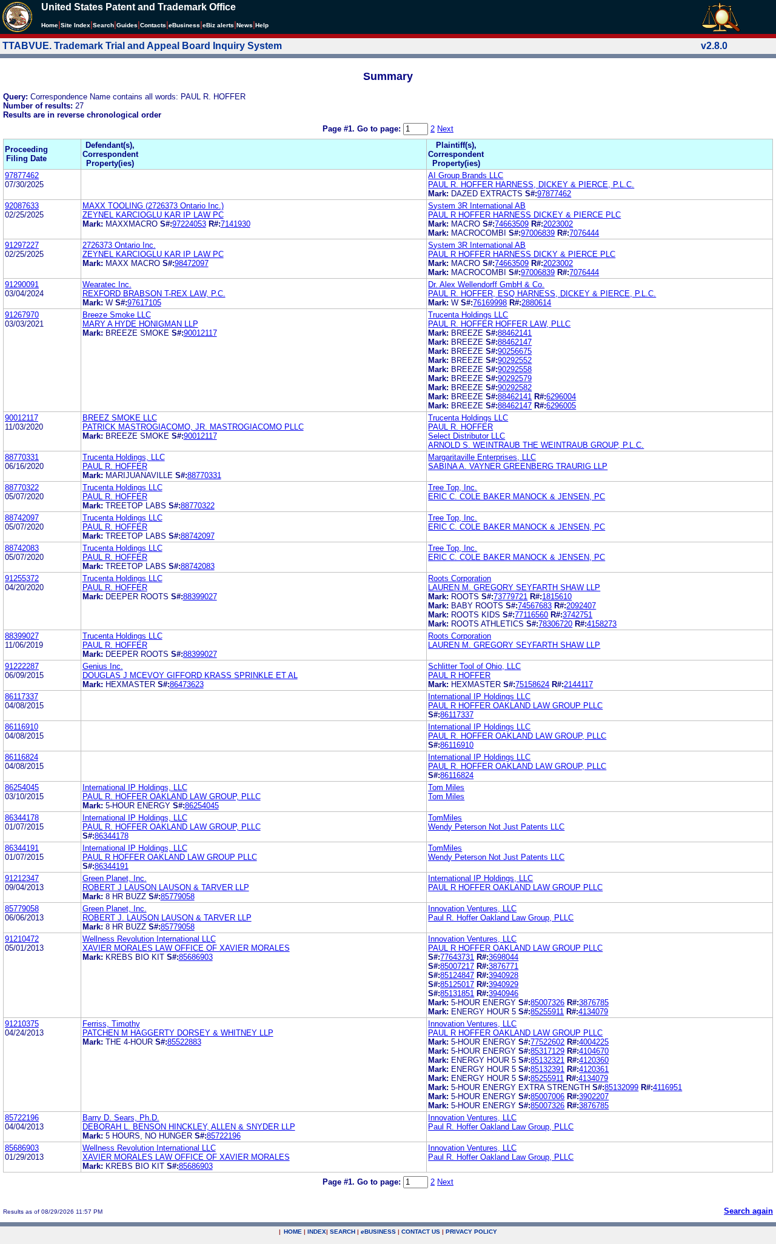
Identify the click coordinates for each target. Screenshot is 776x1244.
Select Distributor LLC (466, 436)
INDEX (316, 1231)
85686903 (196, 957)
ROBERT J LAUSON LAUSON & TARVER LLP (165, 887)
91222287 (22, 666)
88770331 (22, 457)
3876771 (503, 966)
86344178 (22, 817)
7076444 (584, 233)
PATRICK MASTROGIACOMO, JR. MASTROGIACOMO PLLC (193, 426)
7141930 (235, 223)
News (244, 25)
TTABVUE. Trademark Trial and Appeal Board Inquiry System (142, 46)
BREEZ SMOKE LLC (119, 417)
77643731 (457, 957)
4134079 (593, 1011)
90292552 (515, 360)
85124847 (457, 975)
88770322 (22, 487)
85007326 (547, 1002)
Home (49, 25)
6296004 (561, 396)
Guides (127, 25)
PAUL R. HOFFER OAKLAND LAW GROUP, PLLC (517, 735)
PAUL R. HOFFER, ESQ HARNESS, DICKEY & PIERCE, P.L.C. (542, 293)
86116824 (21, 757)
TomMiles (445, 817)
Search (103, 25)
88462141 (515, 333)
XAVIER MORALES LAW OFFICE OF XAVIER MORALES (186, 948)
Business (184, 25)
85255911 (547, 1011)
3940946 (503, 993)
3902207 (594, 1096)
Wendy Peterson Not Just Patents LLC (496, 826)
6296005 (561, 405)
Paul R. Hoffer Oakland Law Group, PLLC (501, 917)
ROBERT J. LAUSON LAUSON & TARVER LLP (167, 917)
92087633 (22, 205)
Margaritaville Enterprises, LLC (482, 457)
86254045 (22, 787)
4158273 (602, 623)
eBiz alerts (218, 25)
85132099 (621, 1087)
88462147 (515, 342)
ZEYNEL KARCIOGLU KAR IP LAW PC (153, 214)
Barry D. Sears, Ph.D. (120, 1117)
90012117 (200, 333)
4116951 (667, 1087)
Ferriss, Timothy (111, 1023)
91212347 (22, 878)
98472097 (192, 263)
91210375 (22, 1023)
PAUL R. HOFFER (460, 426)
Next (445, 128)
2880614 (536, 302)
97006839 (538, 233)
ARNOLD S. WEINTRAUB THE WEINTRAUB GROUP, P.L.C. (536, 445)
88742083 (22, 548)
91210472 (22, 938)
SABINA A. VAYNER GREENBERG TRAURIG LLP (517, 466)
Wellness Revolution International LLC (149, 938)
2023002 (558, 223)
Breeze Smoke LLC (116, 314)
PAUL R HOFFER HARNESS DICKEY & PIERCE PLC (524, 214)
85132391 (547, 1069)
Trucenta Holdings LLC (468, 314)
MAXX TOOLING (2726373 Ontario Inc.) (153, 205)
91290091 (22, 284)
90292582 (515, 387)
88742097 (22, 517)
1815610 (557, 596)
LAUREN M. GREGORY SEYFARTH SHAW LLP (514, 587)
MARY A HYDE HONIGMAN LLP (140, 323)
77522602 (547, 1041)
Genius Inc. (102, 666)
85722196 (22, 1117)
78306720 (555, 623)
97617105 (144, 302)
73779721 (510, 596)
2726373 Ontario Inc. (119, 245)
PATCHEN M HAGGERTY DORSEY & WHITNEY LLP (177, 1032)
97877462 (22, 175)
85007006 (547, 1096)
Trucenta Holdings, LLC (123, 457)
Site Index (75, 25)
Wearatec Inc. (107, 284)
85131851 (457, 993)
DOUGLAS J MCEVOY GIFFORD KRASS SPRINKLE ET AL (190, 675)
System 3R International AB (477, 205)
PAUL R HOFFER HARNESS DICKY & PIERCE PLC (521, 254)
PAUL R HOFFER (459, 675)
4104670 (594, 1051)
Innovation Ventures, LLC (472, 908)
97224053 (189, 223)
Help (262, 25)
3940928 (503, 975)
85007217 (457, 966)
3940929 (503, 984)
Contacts (153, 25)
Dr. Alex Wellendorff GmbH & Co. (486, 284)
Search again (748, 1211)
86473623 (187, 684)
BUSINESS (378, 1231)
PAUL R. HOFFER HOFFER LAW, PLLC (499, 323)
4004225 (594, 1041)
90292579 (515, 378)
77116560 (531, 614)
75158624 (532, 684)
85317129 (547, 1051)
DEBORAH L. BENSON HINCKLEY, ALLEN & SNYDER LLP (188, 1126)
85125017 (457, 984)
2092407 (581, 605)
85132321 (547, 1060)
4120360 (594, 1060)
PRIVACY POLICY (471, 1231)
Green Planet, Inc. (114, 878)
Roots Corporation (459, 578)
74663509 (512, 223)
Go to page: (380, 128)
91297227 (22, 245)
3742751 (577, 614)
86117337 (21, 696)
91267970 (22, 314)
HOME (293, 1231)
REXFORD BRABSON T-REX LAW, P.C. (154, 293)
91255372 (22, 578)
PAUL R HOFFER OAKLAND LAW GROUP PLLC (515, 705)
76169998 (490, 302)
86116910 (21, 726)
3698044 (503, 957)
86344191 (22, 848)
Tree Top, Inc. (452, 487)
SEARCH (342, 1231)
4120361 (594, 1069)
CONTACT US (420, 1231)
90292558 (515, 369)
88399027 (200, 596)
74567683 (535, 605)
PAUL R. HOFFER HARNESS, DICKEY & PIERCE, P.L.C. (531, 184)
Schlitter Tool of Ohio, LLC (474, 666)
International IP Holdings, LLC (134, 787)
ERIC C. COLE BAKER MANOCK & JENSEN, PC (516, 496)
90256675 (515, 351)
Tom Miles (446, 787)
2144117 (578, 684)
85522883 (184, 1041)
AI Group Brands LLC (465, 175)
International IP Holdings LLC (479, 696)
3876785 (594, 1002)
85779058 (178, 896)
